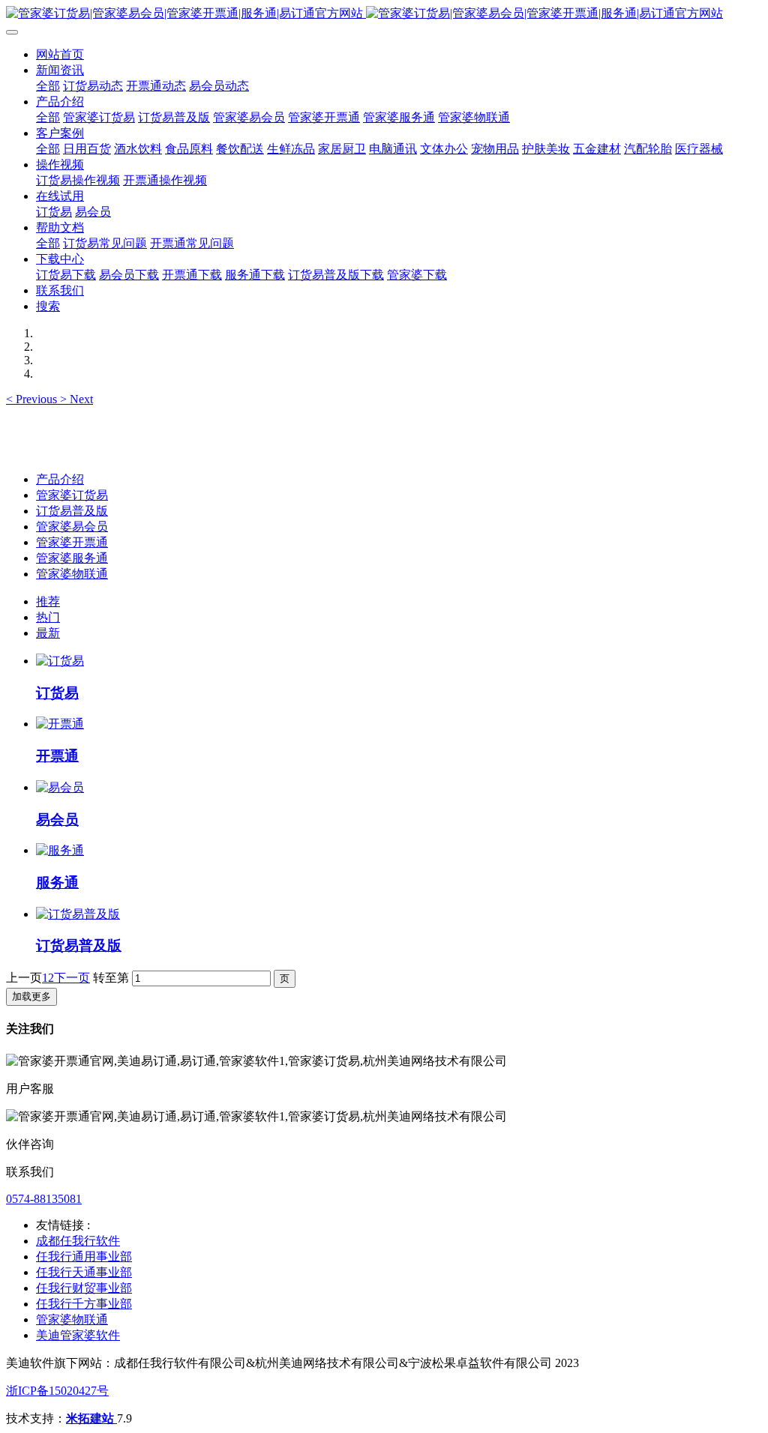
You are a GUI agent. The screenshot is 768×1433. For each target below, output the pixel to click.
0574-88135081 (44, 1198)
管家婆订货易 (72, 495)
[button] (33, 399)
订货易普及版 (72, 510)
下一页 (72, 977)
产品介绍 (60, 479)
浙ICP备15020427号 (57, 1390)
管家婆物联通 (72, 573)
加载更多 (31, 996)
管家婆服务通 (72, 558)
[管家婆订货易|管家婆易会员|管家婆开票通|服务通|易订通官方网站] (384, 14)
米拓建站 (91, 1418)
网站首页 (60, 54)
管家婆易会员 (72, 526)
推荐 (48, 601)
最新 (48, 633)
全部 (48, 85)
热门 (48, 617)
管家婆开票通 (72, 542)
